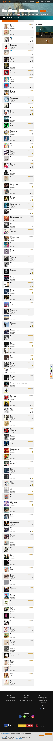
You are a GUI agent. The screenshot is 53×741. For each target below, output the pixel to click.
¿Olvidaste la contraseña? (26, 700)
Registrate (26, 697)
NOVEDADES (26, 1)
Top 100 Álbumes (8, 14)
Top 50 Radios (31, 14)
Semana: (10, 9)
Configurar (41, 734)
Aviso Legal (10, 699)
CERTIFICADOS (32, 1)
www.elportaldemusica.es (6, 733)
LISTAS (37, 1)
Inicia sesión (43, 1)
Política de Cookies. (4, 737)
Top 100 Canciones (16, 14)
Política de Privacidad (10, 697)
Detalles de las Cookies (18, 738)
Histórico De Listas (44, 14)
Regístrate (48, 1)
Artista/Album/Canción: (24, 9)
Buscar (43, 11)
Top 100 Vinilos (24, 14)
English (43, 708)
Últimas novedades (42, 697)
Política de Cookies (10, 700)
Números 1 (37, 14)
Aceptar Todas (48, 734)
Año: (3, 9)
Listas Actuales (42, 705)
